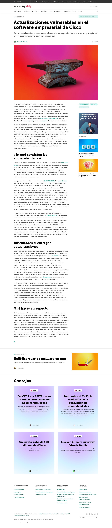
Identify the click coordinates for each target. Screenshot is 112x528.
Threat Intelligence (84, 504)
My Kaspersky (93, 6)
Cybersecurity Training (85, 502)
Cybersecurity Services (85, 492)
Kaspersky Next (61, 489)
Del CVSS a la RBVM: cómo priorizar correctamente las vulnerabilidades (34, 399)
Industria (26, 11)
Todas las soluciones (19, 497)
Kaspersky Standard (19, 489)
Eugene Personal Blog (23, 522)
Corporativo (82, 485)
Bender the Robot (22, 41)
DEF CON (93, 104)
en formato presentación (49, 118)
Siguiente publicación (21, 354)
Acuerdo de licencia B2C (65, 513)
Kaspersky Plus (17, 492)
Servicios (43, 11)
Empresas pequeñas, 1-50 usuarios (51, 1)
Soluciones (17, 11)
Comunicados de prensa (48, 519)
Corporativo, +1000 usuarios (90, 1)
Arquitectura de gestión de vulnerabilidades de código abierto (86, 155)
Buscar (96, 16)
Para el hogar (37, 1)
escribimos (55, 256)
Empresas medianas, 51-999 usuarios (72, 1)
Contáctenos (16, 519)
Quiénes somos (23, 519)
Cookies (27, 515)
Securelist (16, 522)
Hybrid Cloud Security (84, 499)
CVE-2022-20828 (51, 215)
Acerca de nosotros (69, 11)
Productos (34, 11)
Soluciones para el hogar (21, 485)
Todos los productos (41, 494)
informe (30, 121)
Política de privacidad (43, 513)
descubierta (62, 181)
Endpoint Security (83, 497)
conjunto (44, 121)
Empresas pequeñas (41, 485)
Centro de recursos (55, 11)
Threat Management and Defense (87, 494)
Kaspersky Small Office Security (43, 489)
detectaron (47, 277)
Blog (79, 11)
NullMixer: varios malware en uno (40, 359)
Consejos (34, 390)
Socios (29, 519)
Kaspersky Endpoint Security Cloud (44, 492)
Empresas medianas (62, 485)
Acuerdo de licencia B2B (20, 515)
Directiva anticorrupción (54, 513)
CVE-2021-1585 (49, 181)
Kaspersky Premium (19, 494)
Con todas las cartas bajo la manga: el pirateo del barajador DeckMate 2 (87, 175)
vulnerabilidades (19, 16)
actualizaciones (84, 104)
